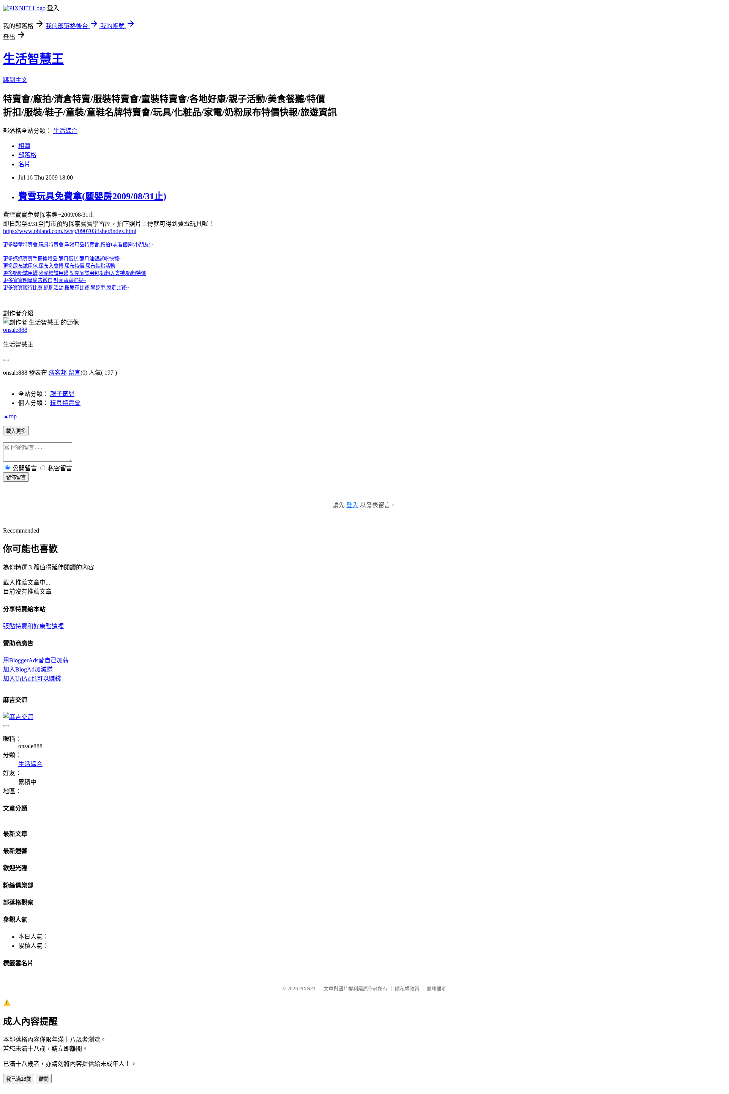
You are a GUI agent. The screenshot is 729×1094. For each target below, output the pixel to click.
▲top (10, 416)
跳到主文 (15, 80)
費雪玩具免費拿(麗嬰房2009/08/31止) (92, 196)
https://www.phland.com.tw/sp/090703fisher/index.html (69, 231)
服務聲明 (437, 989)
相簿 (24, 146)
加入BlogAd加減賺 (28, 669)
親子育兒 (62, 394)
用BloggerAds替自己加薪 (36, 660)
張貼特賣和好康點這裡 (33, 626)
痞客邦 (58, 372)
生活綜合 (65, 131)
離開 (44, 1079)
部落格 (27, 155)
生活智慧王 (33, 59)
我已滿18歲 (18, 1079)
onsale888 (15, 329)
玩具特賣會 (65, 403)
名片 (24, 164)
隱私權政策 (407, 989)
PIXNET (307, 989)
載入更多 (16, 431)
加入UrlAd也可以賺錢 (32, 678)
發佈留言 (16, 477)
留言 (74, 372)
